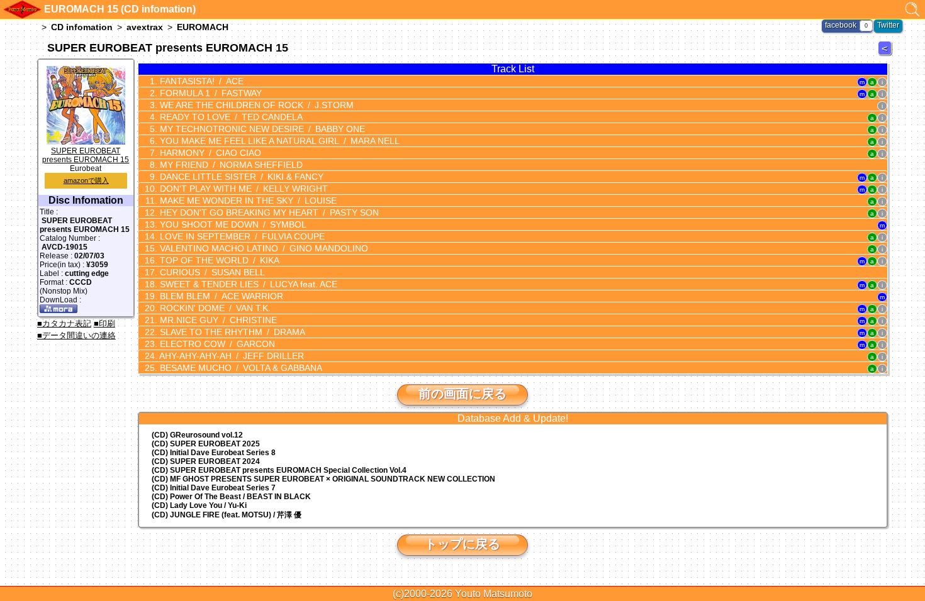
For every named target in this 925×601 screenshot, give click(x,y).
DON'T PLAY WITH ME (242, 189)
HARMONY (209, 153)
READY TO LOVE (230, 117)
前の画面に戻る (462, 393)
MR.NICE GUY (217, 320)
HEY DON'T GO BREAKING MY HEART (268, 212)
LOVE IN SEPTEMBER (241, 236)
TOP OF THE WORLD (218, 260)
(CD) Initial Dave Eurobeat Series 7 (214, 487)
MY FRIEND (230, 165)
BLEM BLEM (220, 296)
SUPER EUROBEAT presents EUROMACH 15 (85, 155)
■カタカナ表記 (64, 323)
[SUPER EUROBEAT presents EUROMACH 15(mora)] (58, 310)
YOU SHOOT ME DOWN (231, 224)
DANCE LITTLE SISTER (240, 177)
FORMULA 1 (209, 93)
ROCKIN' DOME (214, 308)
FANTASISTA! (200, 81)
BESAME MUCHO (239, 368)
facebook (840, 25)
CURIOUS (211, 272)
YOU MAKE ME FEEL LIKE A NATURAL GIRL (278, 141)
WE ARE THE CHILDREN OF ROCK (255, 105)
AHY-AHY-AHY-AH (230, 356)
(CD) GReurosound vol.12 (197, 435)
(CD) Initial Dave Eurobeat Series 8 (214, 452)
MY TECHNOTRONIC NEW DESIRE (261, 129)
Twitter (888, 25)
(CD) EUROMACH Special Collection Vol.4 (279, 470)
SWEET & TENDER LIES (247, 284)
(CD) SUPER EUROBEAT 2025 (206, 443)
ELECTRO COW (216, 344)
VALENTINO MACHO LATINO (262, 248)
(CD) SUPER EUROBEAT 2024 (206, 461)
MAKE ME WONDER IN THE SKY (247, 201)
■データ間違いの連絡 (76, 335)
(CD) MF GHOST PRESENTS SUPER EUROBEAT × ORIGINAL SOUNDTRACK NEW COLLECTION (323, 479)
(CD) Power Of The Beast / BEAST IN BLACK (231, 496)
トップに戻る (462, 544)
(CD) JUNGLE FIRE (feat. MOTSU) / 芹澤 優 (226, 514)
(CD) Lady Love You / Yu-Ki (199, 505)
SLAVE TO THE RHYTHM (231, 332)
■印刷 (104, 323)
